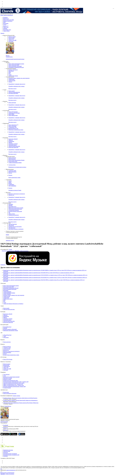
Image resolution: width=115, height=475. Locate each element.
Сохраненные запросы (14, 210)
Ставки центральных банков (15, 162)
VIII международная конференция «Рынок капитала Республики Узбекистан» (21, 402)
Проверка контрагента (14, 215)
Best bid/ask (5, 23)
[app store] (5, 435)
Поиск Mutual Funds (13, 115)
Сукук (10, 74)
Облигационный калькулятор (15, 209)
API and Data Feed (13, 224)
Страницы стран (12, 170)
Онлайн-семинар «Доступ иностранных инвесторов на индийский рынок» (20, 398)
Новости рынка (12, 36)
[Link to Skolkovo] (7, 447)
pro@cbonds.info (4, 421)
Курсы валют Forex (13, 161)
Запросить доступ (10, 240)
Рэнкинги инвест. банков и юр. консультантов (19, 78)
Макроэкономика (12, 171)
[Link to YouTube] (4, 439)
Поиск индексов (12, 157)
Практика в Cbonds (7, 378)
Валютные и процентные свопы (16, 129)
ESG (10, 73)
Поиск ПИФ (11, 114)
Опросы (10, 81)
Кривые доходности (7, 21)
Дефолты (11, 140)
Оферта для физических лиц (9, 384)
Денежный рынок (13, 145)
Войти (2, 15)
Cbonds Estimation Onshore (9, 292)
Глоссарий (11, 41)
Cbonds (10, 249)
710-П (4, 336)
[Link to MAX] (4, 442)
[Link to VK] (4, 440)
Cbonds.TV (3, 264)
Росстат (10, 173)
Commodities (11, 184)
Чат (9, 212)
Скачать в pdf (25, 381)
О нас (4, 375)
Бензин (10, 183)
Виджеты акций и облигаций (15, 211)
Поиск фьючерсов (13, 124)
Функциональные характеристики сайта (12, 381)
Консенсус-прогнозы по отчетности (17, 193)
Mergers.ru (5, 427)
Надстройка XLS (7, 29)
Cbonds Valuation (7, 294)
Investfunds (5, 425)
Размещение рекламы (8, 450)
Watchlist (5, 28)
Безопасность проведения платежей (11, 376)
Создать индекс (6, 348)
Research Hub (12, 37)
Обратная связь (6, 451)
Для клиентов (6, 374)
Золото (4, 24)
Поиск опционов (12, 126)
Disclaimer (5, 456)
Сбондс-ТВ (5, 27)
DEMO (7, 234)
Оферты (10, 142)
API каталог (11, 225)
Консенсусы (6, 18)
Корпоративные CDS (13, 128)
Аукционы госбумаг (13, 143)
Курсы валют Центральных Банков (16, 160)
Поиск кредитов (12, 102)
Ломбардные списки (13, 75)
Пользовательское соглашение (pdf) (11, 454)
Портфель (5, 17)
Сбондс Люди (6, 30)
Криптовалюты (12, 159)
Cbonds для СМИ (12, 40)
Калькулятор (6, 392)
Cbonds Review (6, 366)
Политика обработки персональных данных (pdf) (14, 386)
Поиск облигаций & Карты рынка (16, 63)
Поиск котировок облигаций (15, 66)
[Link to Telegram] (4, 437)
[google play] (13, 435)
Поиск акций (12, 91)
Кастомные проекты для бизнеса (16, 229)
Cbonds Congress (16, 395)
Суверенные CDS (13, 127)
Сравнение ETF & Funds (14, 113)
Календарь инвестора (13, 147)
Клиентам (5, 452)
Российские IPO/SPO (13, 93)
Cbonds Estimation (7, 291)
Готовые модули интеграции (15, 226)
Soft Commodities (12, 185)
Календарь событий (13, 138)
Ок (1, 468)
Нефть (10, 182)
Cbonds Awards (12, 80)
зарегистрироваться (10, 470)
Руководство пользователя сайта (10, 380)
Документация (12, 227)
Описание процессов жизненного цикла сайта (13, 382)
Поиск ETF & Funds (13, 111)
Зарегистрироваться (8, 15)
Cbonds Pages (12, 79)
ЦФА (4, 22)
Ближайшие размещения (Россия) (16, 67)
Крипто (5, 26)
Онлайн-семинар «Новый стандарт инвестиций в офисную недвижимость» (20, 400)
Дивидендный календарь (14, 92)
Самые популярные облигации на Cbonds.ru (13, 303)
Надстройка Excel (7, 326)
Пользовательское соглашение (10, 453)
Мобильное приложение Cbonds (16, 207)
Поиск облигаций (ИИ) (8, 19)
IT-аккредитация (7, 387)
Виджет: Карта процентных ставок (11, 354)
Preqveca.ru (5, 430)
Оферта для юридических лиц (10, 385)
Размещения (11, 141)
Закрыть (2, 33)
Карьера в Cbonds (7, 379)
